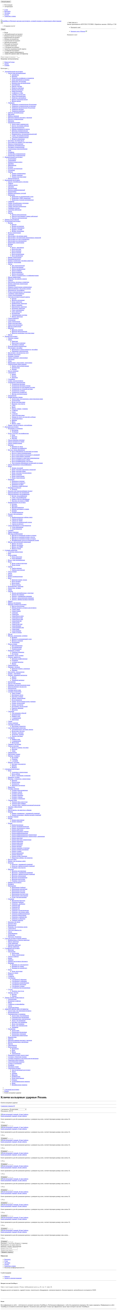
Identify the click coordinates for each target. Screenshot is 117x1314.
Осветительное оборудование (17, 364)
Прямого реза (16, 716)
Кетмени (14, 637)
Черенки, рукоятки (14, 756)
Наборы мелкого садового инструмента (24, 608)
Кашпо (10, 575)
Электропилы (16, 1053)
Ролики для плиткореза (15, 514)
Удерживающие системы (19, 315)
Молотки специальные (19, 876)
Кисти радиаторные (18, 254)
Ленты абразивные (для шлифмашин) (20, 464)
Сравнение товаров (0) (8, 1106)
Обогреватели (12, 1045)
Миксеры (15, 1075)
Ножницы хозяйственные (20, 486)
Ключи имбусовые (17, 830)
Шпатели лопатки (17, 330)
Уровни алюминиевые (19, 173)
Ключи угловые (16, 851)
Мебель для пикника (14, 603)
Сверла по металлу (17, 524)
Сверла (10, 515)
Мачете (10, 601)
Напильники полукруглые (20, 894)
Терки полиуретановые (15, 325)
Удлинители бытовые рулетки (21, 385)
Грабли (10, 566)
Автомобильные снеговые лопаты (22, 729)
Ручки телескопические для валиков (19, 292)
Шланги (14, 767)
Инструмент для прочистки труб (18, 353)
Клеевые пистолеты (14, 354)
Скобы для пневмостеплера (20, 135)
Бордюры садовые (17, 696)
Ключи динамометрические (20, 826)
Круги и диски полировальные (21, 453)
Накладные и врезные (18, 343)
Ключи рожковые (17, 844)
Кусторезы (15, 654)
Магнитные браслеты (18, 900)
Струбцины (11, 978)
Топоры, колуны (13, 992)
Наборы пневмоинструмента (21, 129)
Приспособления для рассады (17, 686)
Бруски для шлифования (19, 496)
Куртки (14, 376)
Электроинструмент (14, 1068)
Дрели (14, 1071)
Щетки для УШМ (17, 547)
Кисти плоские (16, 252)
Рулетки (10, 167)
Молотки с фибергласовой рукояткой (23, 874)
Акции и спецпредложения (12, 1278)
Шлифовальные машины (19, 1085)
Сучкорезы (11, 737)
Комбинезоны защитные (19, 303)
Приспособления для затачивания (18, 492)
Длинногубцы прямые (19, 803)
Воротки (14, 780)
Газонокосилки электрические (21, 1019)
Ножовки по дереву (18, 966)
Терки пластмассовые (15, 323)
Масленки (11, 114)
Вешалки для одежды (18, 404)
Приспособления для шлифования (18, 494)
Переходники (16, 782)
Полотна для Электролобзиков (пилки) (20, 491)
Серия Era (15, 612)
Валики (10, 223)
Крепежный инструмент (12, 180)
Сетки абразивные (17, 527)
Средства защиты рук (14, 930)
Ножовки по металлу (14, 487)
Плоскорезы (12, 682)
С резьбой (15, 760)
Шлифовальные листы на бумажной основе (25, 540)
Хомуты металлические (19, 214)
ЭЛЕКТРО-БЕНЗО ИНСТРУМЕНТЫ (16, 1009)
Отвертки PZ (16, 907)
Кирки (10, 958)
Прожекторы (16, 367)
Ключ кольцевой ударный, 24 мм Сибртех (14, 1116)
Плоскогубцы (12, 923)
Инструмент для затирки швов (17, 236)
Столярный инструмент (12, 948)
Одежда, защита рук (14, 657)
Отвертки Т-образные (18, 918)
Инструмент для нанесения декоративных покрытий (24, 237)
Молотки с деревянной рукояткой (22, 872)
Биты (9, 770)
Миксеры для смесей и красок (17, 279)
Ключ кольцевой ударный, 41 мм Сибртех (14, 1180)
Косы (9, 578)
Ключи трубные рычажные (20, 849)
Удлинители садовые (18, 390)
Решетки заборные (17, 708)
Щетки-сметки (16, 101)
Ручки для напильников (19, 897)
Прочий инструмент (10, 336)
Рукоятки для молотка (18, 881)
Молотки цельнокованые (19, 877)
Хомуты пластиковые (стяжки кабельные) (25, 216)
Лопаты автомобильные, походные (23, 593)
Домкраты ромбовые (18, 111)
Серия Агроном (17, 632)
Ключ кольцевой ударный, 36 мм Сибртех (14, 1167)
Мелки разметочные (14, 277)
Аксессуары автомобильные (17, 73)
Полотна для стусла (18, 991)
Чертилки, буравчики (14, 937)
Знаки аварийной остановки (20, 80)
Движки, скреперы (17, 733)
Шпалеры (15, 710)
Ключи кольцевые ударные (20, 831)
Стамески (11, 976)
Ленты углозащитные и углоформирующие (25, 275)
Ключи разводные (17, 843)
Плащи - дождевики (14, 673)
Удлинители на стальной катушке (22, 389)
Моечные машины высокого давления (20, 117)
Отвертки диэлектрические (20, 910)
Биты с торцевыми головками (21, 775)
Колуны (14, 994)
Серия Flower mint (17, 619)
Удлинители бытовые (18, 384)
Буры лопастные (17, 557)
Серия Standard (16, 631)
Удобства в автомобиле (19, 98)
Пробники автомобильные (16, 145)
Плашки (14, 510)
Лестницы (11, 359)
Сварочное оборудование (16, 1060)
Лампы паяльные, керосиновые (18, 357)
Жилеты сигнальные (18, 300)
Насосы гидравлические (15, 119)
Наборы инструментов (11, 219)
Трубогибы (11, 935)
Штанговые (15, 742)
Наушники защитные (18, 308)
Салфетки (15, 410)
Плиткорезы (12, 285)
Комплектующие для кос (19, 580)
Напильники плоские (18, 892)
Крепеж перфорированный (16, 190)
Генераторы (11, 1029)
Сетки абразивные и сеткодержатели (19, 525)
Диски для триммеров (18, 1020)
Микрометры (12, 165)
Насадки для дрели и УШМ (20, 501)
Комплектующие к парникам (21, 668)
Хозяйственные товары (15, 397)
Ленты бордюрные (17, 267)
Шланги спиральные (18, 139)
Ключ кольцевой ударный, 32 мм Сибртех (14, 1154)
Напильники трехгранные (20, 895)
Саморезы (11, 201)
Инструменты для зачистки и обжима (19, 810)
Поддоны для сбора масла (16, 140)
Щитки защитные (17, 316)
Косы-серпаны (16, 584)
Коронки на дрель (17, 446)
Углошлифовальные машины (21, 1081)
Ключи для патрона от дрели (21, 828)
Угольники (11, 170)
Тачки (13, 751)
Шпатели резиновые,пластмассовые (23, 333)
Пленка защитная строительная (18, 283)
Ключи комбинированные (20, 833)
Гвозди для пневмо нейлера (20, 126)
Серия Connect (16, 611)
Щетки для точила (17, 545)
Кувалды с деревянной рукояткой (22, 864)
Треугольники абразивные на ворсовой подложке (27, 463)
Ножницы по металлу (18, 483)
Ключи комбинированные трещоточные (24, 835)
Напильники (12, 886)
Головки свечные (17, 793)
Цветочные (15, 719)
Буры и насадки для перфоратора (18, 433)
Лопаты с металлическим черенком (23, 598)
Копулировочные (17, 645)
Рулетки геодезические (15, 168)
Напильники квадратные (19, 889)
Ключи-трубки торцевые (19, 856)
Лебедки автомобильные (15, 112)
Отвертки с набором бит (19, 917)
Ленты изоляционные (18, 269)
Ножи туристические (18, 478)
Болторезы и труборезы (15, 428)
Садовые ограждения (14, 691)
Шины (14, 1052)
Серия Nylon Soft (17, 624)
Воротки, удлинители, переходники (19, 779)
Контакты (7, 11)
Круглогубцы (12, 859)
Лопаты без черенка (18, 594)
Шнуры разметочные (14, 326)
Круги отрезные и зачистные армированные (25, 458)
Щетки (10, 334)
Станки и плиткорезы (15, 1063)
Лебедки (10, 1038)
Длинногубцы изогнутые (20, 802)
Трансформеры (12, 933)
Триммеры (15, 1027)
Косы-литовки (16, 581)
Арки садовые (16, 693)
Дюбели (10, 183)
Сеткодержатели (17, 529)
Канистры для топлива (19, 81)
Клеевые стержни (13, 356)
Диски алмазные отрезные (16, 440)
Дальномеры (12, 160)
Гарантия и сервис (10, 16)
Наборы (14, 765)
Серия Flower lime (17, 617)
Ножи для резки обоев (19, 471)
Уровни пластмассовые (19, 177)
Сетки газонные (13, 723)
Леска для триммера (18, 1024)
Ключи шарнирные (18, 853)
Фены (13, 1083)
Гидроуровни (12, 158)
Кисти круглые (16, 249)
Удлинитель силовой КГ (19, 392)
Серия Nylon (16, 622)
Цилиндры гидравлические (16, 155)
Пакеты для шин (17, 86)
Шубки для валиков (18, 231)
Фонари (14, 369)
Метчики (14, 506)
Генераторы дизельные (19, 1034)
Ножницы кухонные (18, 481)
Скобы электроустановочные (17, 206)
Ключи (10, 823)
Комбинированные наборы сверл (22, 517)
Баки (9, 553)
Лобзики (10, 960)
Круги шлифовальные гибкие (21, 459)
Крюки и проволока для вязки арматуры (20, 260)
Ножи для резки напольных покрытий (24, 469)
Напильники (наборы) (19, 887)
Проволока (11, 195)
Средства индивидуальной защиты (19, 297)
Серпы (10, 721)
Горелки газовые (13, 338)
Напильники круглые (18, 890)
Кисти (10, 246)
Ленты (10, 264)
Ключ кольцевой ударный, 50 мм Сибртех (14, 1206)
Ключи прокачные (17, 841)
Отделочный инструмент (12, 221)
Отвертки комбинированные (21, 913)
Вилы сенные (16, 565)
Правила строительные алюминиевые (20, 287)
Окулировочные (17, 647)
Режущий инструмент (11, 427)
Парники (14, 670)
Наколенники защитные (19, 307)
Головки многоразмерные (20, 790)
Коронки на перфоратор (19, 448)
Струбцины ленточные (19, 984)
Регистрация (8, 5)
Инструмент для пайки (15, 348)
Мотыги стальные (17, 640)
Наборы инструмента (14, 882)
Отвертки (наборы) (18, 902)
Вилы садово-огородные (19, 563)
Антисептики (16, 400)
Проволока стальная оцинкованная (23, 200)
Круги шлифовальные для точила (22, 461)
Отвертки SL (16, 909)
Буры (13, 435)
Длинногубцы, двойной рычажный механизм (26, 805)
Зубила (10, 808)
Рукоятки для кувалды (19, 867)
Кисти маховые (16, 251)
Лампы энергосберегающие (20, 366)
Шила (13, 422)
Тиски (10, 932)
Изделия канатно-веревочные (17, 346)
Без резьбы (15, 757)
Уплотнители (12, 395)
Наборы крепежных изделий (17, 193)
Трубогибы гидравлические (16, 154)
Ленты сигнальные (18, 274)
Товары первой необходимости (14, 997)
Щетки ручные (16, 548)
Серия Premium (16, 626)
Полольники (16, 642)
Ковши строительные (14, 257)
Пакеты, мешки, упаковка (20, 408)
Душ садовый (12, 571)
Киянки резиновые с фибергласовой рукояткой (26, 815)
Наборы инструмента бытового (18, 961)
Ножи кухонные (17, 474)
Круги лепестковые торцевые (21, 456)
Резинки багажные (17, 89)
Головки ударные (17, 797)
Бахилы (14, 298)
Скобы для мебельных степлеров (18, 203)
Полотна (14, 489)
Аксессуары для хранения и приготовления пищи (27, 399)
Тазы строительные (14, 321)
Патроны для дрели (14, 922)
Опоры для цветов (17, 705)
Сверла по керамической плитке (22, 522)
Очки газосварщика (18, 310)
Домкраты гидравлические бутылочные (24, 104)
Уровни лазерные (17, 175)
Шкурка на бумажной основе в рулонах (24, 535)
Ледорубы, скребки (18, 734)
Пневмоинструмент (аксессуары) (18, 1055)
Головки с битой (17, 792)
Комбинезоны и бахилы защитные (19, 940)
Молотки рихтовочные (19, 871)
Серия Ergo (15, 614)
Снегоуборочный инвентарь (17, 728)
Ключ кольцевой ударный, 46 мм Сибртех (14, 1193)
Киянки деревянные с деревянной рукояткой (26, 813)
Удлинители (15, 784)
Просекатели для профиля (16, 290)
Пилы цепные (12, 1047)
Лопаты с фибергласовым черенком (23, 599)
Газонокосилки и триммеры (16, 1014)
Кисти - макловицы (18, 247)
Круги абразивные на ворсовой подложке (25, 451)
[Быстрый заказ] (9, 1151)
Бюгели (14, 224)
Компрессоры (12, 1037)
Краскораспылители (18, 127)
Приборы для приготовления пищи (19, 685)
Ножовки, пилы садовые (15, 655)
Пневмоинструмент (14, 122)
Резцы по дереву (13, 973)
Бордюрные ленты (17, 695)
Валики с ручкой (17, 229)
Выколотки (11, 787)
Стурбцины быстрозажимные (21, 987)
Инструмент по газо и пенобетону (18, 239)
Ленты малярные (17, 272)
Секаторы (11, 711)
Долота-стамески (13, 956)
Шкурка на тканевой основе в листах (23, 537)
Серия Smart (15, 629)
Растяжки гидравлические (16, 147)
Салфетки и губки (17, 93)
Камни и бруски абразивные (21, 499)
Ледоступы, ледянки (14, 588)
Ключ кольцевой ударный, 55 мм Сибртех (14, 1219)
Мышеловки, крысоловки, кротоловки (20, 362)
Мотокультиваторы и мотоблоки (18, 1042)
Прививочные (16, 714)
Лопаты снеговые (17, 736)
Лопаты (10, 591)
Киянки (10, 811)
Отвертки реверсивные (19, 915)
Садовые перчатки (17, 662)
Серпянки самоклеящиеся (16, 293)
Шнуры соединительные (19, 394)
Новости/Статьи (9, 62)
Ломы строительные (18, 955)
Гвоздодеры (11, 951)
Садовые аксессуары (14, 690)
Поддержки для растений (20, 706)
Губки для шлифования (19, 497)
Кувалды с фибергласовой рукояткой (23, 866)
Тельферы (11, 152)
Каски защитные (17, 302)
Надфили (11, 884)
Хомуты (10, 213)
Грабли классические (18, 570)
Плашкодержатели (17, 512)
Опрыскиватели (13, 665)
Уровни (10, 172)
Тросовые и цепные (18, 344)
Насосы (10, 1043)
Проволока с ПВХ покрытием (21, 198)
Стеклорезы (11, 320)
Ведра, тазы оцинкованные (16, 560)
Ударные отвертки (17, 920)
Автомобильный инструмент (13, 71)
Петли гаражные (13, 371)
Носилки (14, 749)
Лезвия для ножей (17, 468)
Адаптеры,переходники (15, 552)
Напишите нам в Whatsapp (78, 31)
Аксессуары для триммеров (20, 1015)
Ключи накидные (17, 838)
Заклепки (11, 186)
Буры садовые (12, 555)
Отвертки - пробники (18, 904)
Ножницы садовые (14, 650)
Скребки (10, 530)
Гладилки (11, 234)
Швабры (14, 420)
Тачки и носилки (13, 746)
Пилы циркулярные (18, 1078)
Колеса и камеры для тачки (20, 747)
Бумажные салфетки (14, 1001)
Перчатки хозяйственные (19, 659)
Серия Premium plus (18, 627)
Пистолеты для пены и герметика (18, 282)
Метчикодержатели (18, 507)
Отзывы (6, 65)
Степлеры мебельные (14, 209)
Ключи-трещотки (17, 854)
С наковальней (16, 718)
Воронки (14, 76)
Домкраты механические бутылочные (23, 107)
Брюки (14, 374)
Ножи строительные (18, 476)
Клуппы (14, 504)
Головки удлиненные (18, 798)
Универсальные (16, 649)
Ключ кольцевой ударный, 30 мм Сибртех (14, 1142)
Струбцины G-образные (19, 981)
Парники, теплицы (14, 667)
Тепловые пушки (13, 1066)
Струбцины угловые (18, 986)
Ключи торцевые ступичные (21, 848)
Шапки (14, 663)
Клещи (10, 818)
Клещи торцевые (17, 821)
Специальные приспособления (17, 149)
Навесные (15, 341)
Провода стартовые (18, 88)
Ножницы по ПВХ (17, 484)
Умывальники (12, 752)
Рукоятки (14, 759)
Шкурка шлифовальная (15, 534)
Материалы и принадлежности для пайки (25, 349)
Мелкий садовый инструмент (17, 604)
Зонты (10, 573)
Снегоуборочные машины (16, 1062)
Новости (7, 1276)
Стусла (10, 989)
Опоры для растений (18, 703)
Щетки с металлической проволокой (19, 542)
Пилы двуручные (17, 971)
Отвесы (10, 280)
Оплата (6, 14)
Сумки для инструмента (15, 381)
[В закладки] (10, 1151)
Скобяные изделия (14, 208)
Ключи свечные (17, 846)
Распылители (12, 688)
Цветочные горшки (14, 754)
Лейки (10, 589)
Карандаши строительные (16, 242)
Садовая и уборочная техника (17, 1057)
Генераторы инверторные (20, 1035)
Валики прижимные (18, 228)
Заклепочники (12, 188)
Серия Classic (16, 609)
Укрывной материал (18, 680)
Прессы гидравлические (15, 144)
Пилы (10, 969)
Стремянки (11, 379)
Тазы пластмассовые (18, 415)
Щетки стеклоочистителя (20, 99)
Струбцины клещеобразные (20, 983)
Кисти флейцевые (17, 256)
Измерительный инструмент (13, 157)
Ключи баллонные (17, 825)
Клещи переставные (18, 820)
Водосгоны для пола (18, 731)
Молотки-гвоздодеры (18, 879)
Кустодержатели (17, 700)
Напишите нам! (72, 35)
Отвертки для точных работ (20, 912)
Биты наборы (16, 774)
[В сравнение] (12, 1151)
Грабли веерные (17, 568)
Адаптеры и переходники (20, 772)
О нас (6, 9)
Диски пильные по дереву (16, 441)
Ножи (10, 466)
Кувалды (11, 862)
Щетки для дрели (17, 543)
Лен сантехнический (18, 265)
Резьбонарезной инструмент (17, 502)
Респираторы (16, 313)
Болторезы (15, 430)
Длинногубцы (12, 800)
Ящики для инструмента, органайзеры (20, 425)
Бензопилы (15, 1048)
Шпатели (11, 328)
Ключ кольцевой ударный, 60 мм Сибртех (14, 1232)
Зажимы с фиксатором (15, 807)
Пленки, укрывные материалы (17, 675)
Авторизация (8, 6)
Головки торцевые (17, 795)
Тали (9, 150)
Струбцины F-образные (19, 979)
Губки (13, 405)
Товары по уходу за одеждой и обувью (24, 417)
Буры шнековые (17, 558)
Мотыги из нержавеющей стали (22, 639)
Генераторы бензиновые (19, 1032)
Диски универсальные (15, 443)
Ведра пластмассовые (18, 402)
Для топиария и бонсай (19, 713)
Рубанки (10, 974)
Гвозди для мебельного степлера (18, 181)
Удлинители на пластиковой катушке (23, 387)
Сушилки (15, 413)
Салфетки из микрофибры (16, 1004)
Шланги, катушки (13, 762)
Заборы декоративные (18, 698)
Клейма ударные (13, 816)
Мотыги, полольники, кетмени (17, 635)
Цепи (13, 1050)
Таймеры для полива (14, 744)
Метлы (10, 634)
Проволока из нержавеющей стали (22, 196)
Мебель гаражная (13, 116)
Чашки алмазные (13, 532)
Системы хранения (14, 724)
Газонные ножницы (18, 652)
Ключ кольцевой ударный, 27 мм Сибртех (14, 1129)
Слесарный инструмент (12, 769)
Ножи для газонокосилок (19, 1025)
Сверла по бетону (17, 519)
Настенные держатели (19, 726)
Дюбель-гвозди (13, 185)
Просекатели (12, 925)
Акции (6, 63)
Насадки (14, 438)
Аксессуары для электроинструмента (19, 1011)
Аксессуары (15, 1030)
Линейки (11, 163)
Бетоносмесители (13, 1012)
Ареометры (15, 75)
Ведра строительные (14, 232)
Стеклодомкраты (13, 318)
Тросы (10, 211)
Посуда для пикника (14, 683)
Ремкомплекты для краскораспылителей (24, 134)
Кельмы (10, 244)
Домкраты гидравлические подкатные (24, 106)
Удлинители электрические (16, 382)
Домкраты (11, 103)
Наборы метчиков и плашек (20, 509)
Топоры (14, 996)
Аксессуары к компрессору (20, 124)
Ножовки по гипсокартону (20, 964)
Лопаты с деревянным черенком (22, 596)
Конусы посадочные (18, 606)
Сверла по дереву (17, 520)
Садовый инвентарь (10, 550)
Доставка (7, 13)
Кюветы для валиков (14, 262)
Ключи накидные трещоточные (21, 839)
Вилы (10, 561)
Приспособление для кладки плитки (19, 288)
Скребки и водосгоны (18, 94)
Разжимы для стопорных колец (17, 927)
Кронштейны (12, 191)
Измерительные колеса (15, 162)
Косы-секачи (16, 583)
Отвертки (11, 899)
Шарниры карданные (18, 785)
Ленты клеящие (16, 270)
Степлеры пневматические (20, 137)
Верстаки (11, 950)
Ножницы (11, 479)
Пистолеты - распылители (16, 672)
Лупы (10, 361)
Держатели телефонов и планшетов (23, 78)
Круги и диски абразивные (16, 450)
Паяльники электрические (20, 351)
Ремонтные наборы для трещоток (22, 858)
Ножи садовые (12, 644)
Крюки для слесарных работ (17, 861)
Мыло (13, 407)
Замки (10, 339)
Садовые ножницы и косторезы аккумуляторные (23, 1058)
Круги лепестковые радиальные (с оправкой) (26, 455)
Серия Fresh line (17, 621)
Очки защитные (17, 311)
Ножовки (11, 963)
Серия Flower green (18, 616)
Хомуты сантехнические (19, 218)
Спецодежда (12, 372)
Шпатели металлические (19, 331)
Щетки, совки (16, 423)
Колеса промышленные (15, 576)
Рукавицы (15, 660)
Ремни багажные (17, 91)
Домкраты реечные (18, 109)
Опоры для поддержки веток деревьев (24, 701)
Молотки (11, 869)
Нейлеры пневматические (20, 131)
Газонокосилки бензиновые (20, 1017)
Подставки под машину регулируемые (20, 142)
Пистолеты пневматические (20, 132)
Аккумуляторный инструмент (21, 1070)
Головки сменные (13, 788)
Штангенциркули (13, 178)
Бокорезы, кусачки (14, 777)
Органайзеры (16, 84)
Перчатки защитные (14, 945)
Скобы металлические (15, 205)
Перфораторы (16, 1076)
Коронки (14, 436)
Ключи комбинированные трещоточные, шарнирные (28, 836)
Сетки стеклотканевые (15, 295)
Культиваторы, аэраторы (15, 586)
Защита (14, 677)
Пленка (14, 678)
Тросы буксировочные (19, 96)
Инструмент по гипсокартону (17, 241)
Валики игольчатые (18, 226)
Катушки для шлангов (19, 764)
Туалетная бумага (17, 418)
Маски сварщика (17, 305)
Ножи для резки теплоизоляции (22, 473)
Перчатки (11, 121)
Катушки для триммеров (19, 1022)
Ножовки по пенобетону (19, 968)
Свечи (14, 412)
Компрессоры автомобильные (21, 83)
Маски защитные (13, 941)
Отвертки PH (16, 905)
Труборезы (15, 432)
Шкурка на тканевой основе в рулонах (24, 538)
